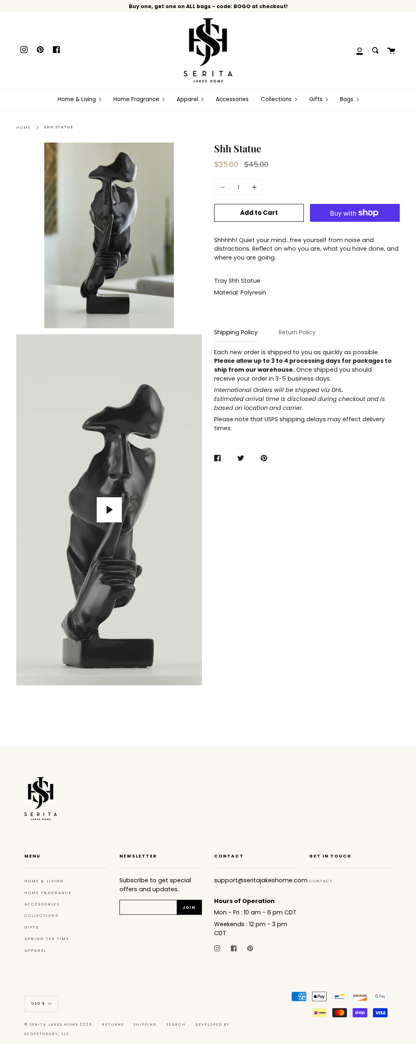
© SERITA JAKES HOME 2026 (58, 1024)
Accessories (42, 904)
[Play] (109, 509)
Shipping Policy (236, 332)
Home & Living (44, 881)
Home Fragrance (48, 892)
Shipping (145, 1024)
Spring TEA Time (46, 938)
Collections (41, 915)
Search (176, 1024)
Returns (113, 1024)
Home (23, 127)
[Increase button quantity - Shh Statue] (253, 187)
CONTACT (321, 881)
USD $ (38, 1003)
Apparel (35, 950)
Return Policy (297, 332)
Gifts (31, 927)
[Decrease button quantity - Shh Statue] (224, 187)
